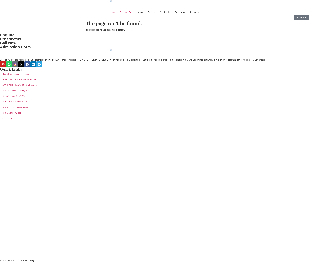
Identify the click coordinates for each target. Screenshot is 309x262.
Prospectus (10, 39)
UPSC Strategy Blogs (11, 113)
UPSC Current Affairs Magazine (16, 91)
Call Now (8, 43)
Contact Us (7, 118)
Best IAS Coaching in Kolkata (15, 107)
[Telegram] (39, 64)
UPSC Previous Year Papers (14, 102)
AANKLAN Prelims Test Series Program (19, 85)
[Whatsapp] (9, 64)
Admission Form (15, 47)
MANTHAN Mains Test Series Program (19, 80)
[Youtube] (3, 64)
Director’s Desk (126, 12)
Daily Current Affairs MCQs (13, 96)
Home (112, 12)
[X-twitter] (21, 64)
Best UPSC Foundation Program (16, 74)
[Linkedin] (33, 64)
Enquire (7, 35)
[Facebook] (27, 64)
